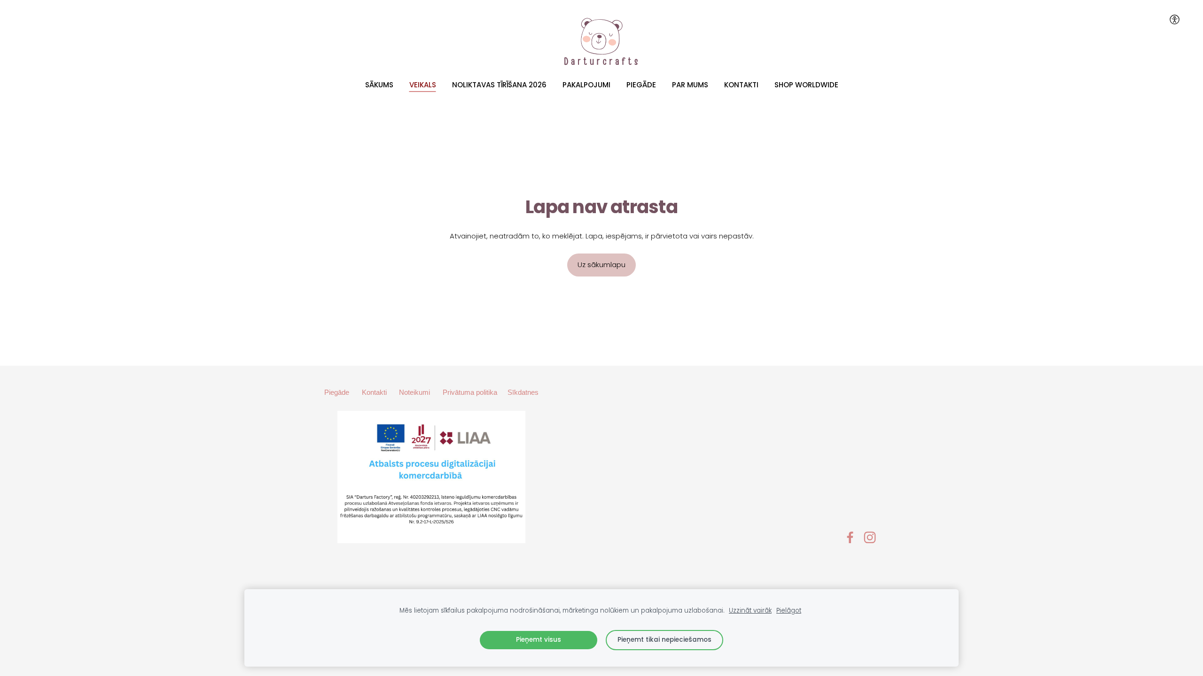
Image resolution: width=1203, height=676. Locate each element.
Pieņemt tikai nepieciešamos (664, 639)
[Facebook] (850, 537)
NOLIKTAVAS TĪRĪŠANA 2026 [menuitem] (499, 85)
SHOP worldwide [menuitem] (806, 85)
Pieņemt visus (538, 639)
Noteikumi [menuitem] (414, 392)
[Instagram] (870, 537)
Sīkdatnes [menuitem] (523, 392)
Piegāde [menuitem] (641, 85)
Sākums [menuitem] (379, 85)
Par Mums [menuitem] (690, 85)
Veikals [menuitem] (422, 85)
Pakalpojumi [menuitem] (586, 85)
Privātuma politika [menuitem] (470, 392)
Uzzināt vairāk (750, 610)
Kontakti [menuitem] (741, 85)
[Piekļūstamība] (1174, 19)
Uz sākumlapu (601, 264)
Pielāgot (788, 610)
